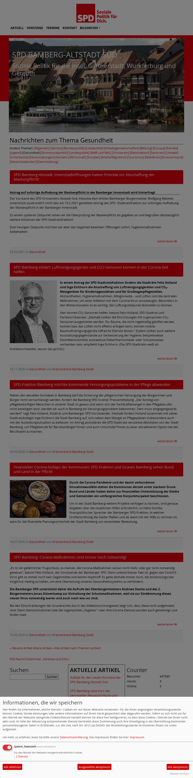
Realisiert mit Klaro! (179, 773)
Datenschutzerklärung (74, 737)
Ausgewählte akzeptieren (94, 767)
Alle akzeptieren (178, 767)
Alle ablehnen (12, 767)
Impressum (137, 737)
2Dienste (21, 756)
